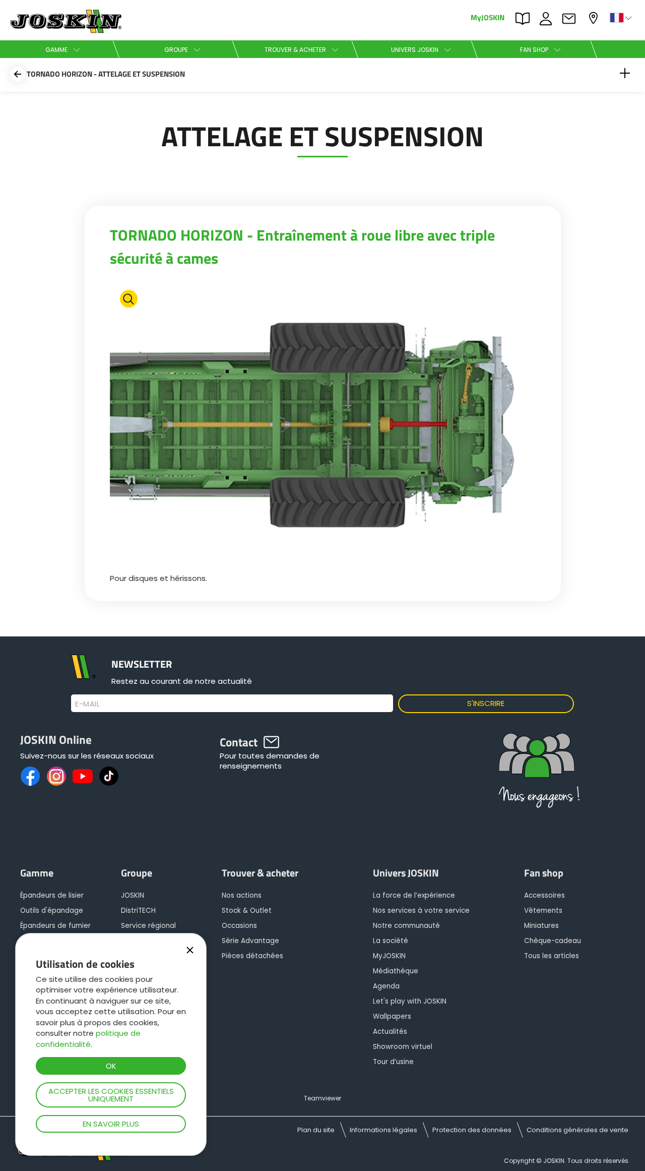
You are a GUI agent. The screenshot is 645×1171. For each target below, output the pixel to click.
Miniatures (541, 925)
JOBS (548, 17)
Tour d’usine (393, 1062)
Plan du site (316, 1130)
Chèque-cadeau (552, 941)
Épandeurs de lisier (52, 895)
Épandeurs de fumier (55, 925)
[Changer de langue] (621, 17)
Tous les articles (551, 956)
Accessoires (544, 895)
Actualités (390, 1031)
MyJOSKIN (487, 17)
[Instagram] (56, 776)
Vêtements (543, 910)
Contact (571, 17)
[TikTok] (109, 776)
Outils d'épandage (51, 910)
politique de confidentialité (88, 1038)
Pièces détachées (252, 956)
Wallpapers (392, 1016)
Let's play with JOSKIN (409, 1001)
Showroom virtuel (402, 1046)
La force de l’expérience (414, 895)
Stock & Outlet (247, 910)
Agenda (386, 986)
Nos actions (242, 895)
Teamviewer (322, 1098)
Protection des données (471, 1130)
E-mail (87, 704)
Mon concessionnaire (594, 17)
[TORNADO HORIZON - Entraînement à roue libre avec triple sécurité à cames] (323, 424)
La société (390, 941)
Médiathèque (395, 971)
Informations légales (383, 1130)
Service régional (148, 925)
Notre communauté (406, 925)
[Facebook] (30, 776)
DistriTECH (138, 910)
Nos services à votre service (421, 910)
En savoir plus (111, 1124)
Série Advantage (250, 941)
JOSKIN (132, 895)
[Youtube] (83, 776)
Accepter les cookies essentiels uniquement (111, 1095)
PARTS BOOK (525, 17)
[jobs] (536, 774)
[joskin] (65, 30)
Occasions (239, 925)
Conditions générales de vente (577, 1130)
